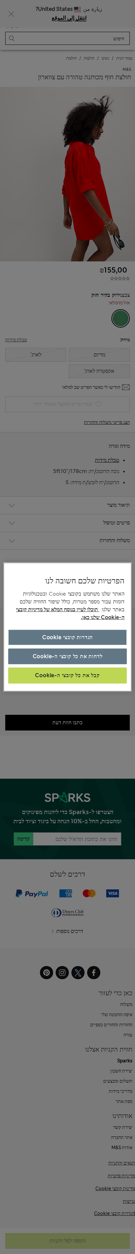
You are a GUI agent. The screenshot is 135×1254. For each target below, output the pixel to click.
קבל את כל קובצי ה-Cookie (67, 675)
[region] (67, 627)
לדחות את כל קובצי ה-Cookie (68, 656)
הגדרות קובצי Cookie (67, 637)
